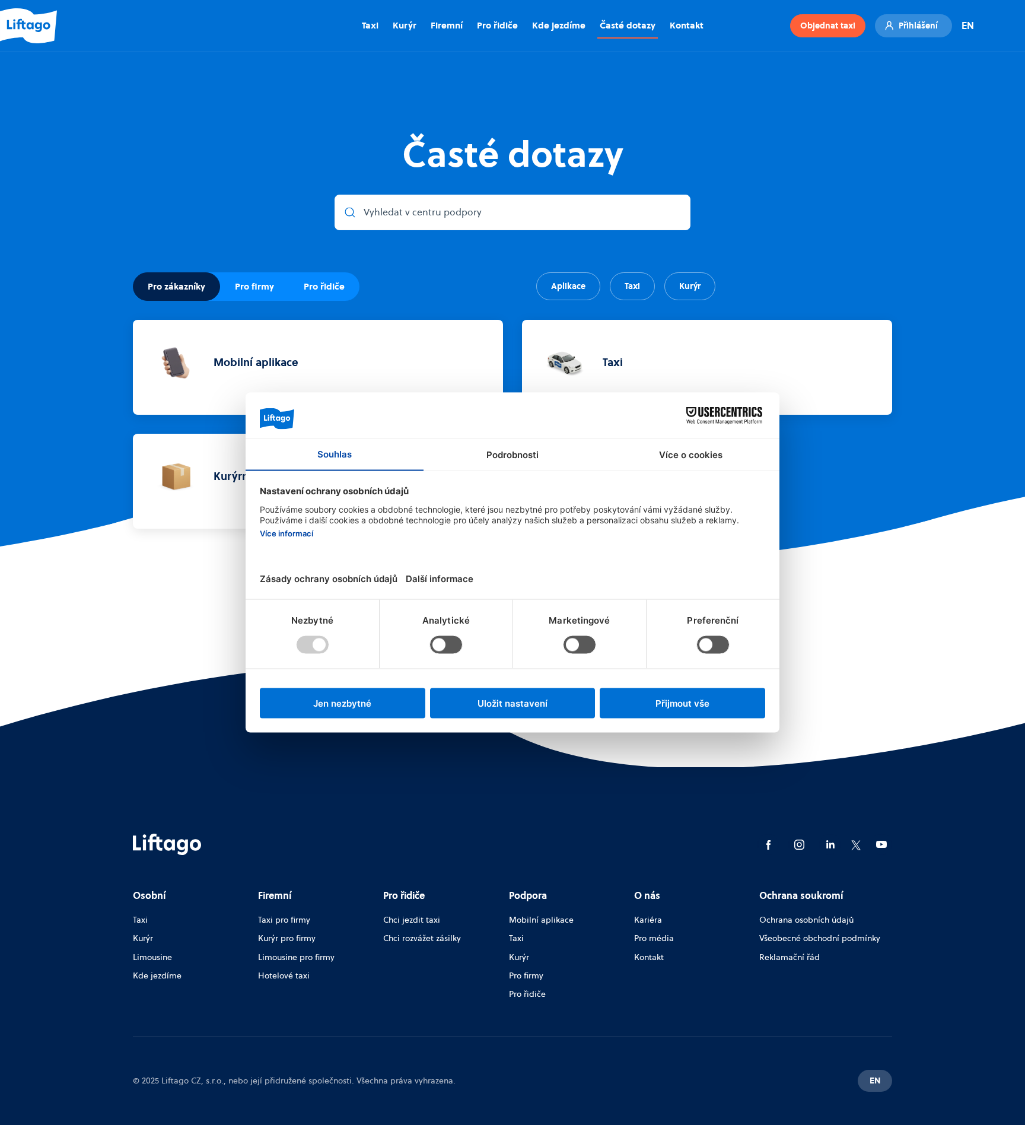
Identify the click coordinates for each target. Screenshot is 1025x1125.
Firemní (447, 25)
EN (968, 25)
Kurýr (404, 25)
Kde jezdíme (558, 25)
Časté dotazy (627, 25)
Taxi (370, 25)
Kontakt (687, 25)
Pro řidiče (497, 25)
